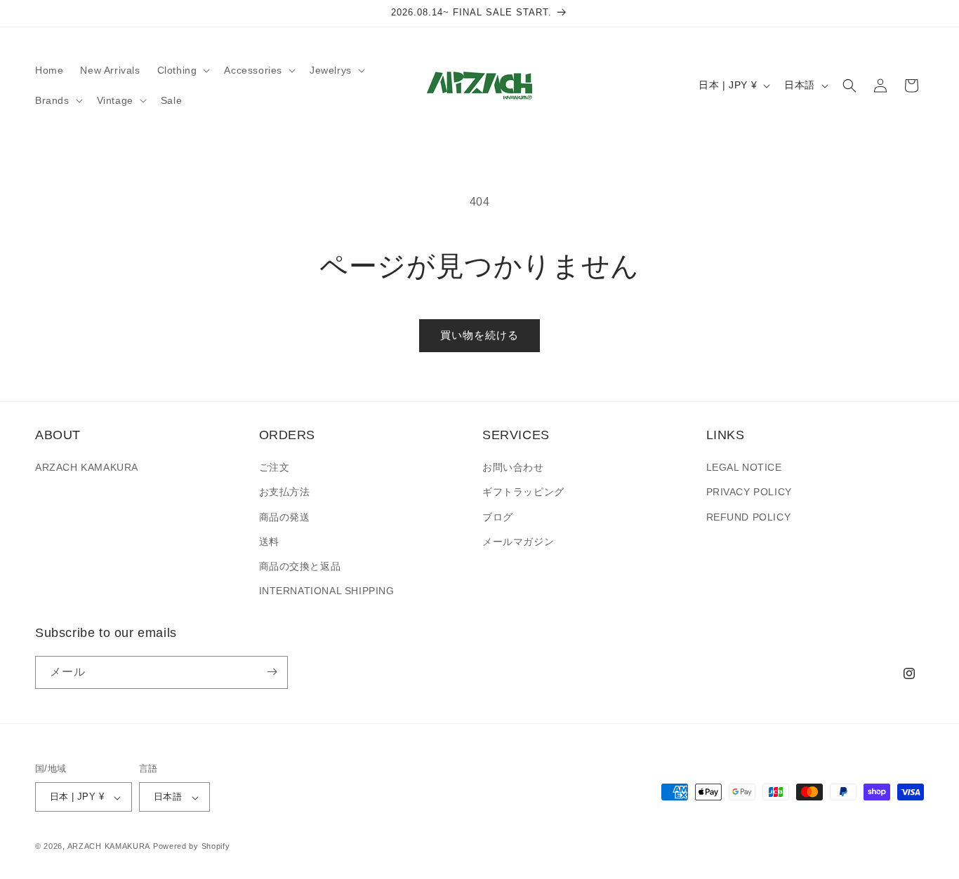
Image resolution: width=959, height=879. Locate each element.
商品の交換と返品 (300, 566)
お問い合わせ (513, 468)
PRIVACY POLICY (749, 492)
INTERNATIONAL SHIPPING (327, 591)
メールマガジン (518, 541)
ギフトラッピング (523, 492)
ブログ (497, 517)
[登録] (271, 671)
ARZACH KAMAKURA (86, 468)
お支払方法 (284, 492)
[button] (182, 70)
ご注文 (274, 468)
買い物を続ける (479, 335)
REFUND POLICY (748, 517)
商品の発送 (284, 517)
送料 (269, 541)
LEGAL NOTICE (744, 468)
